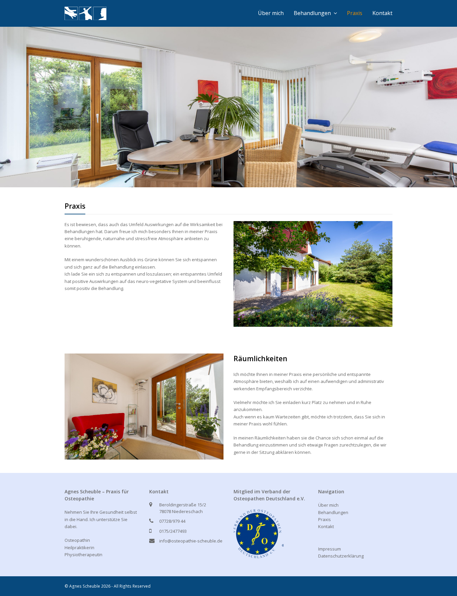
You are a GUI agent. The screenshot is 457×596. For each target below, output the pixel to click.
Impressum (329, 549)
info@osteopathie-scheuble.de (190, 541)
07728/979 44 (172, 521)
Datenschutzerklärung (341, 556)
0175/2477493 (173, 531)
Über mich (328, 505)
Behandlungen (333, 512)
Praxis (324, 519)
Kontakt (326, 526)
